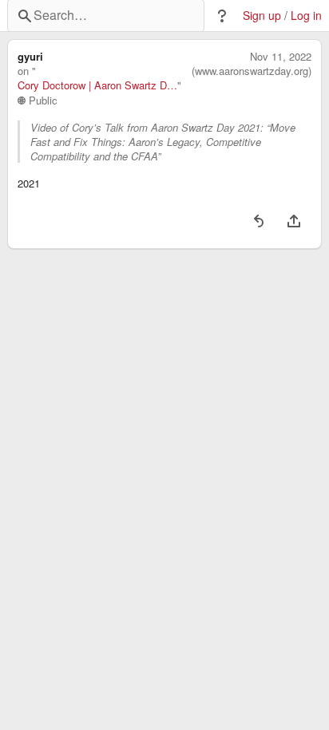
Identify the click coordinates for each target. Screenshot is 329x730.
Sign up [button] (262, 15)
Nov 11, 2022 (280, 56)
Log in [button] (306, 15)
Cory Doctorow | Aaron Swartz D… (97, 85)
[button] (222, 16)
